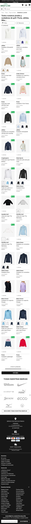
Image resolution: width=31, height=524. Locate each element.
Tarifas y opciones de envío (8, 480)
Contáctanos (15, 423)
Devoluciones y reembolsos (8, 475)
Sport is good (19, 500)
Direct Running (5, 493)
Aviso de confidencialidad (7, 482)
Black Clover (4, 298)
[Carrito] (29, 5)
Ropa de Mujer (12, 12)
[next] (30, 395)
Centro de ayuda (5, 460)
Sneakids (18, 498)
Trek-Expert (19, 503)
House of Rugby (5, 503)
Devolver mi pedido (6, 463)
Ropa (6, 12)
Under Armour (20, 73)
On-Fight (3, 510)
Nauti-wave (4, 508)
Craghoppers (5, 158)
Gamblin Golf (5, 214)
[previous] (1, 395)
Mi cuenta (3, 458)
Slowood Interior (20, 493)
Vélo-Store (18, 508)
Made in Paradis (5, 507)
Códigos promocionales (7, 465)
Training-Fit (19, 501)
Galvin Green (5, 186)
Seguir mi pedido (5, 461)
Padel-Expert (4, 512)
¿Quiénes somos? (5, 470)
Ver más (15, 373)
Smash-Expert (19, 495)
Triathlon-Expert (20, 505)
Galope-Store (4, 500)
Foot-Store (4, 498)
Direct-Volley (4, 495)
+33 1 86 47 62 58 (15, 428)
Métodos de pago (5, 479)
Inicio (2, 12)
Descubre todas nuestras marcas (15, 411)
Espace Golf (4, 496)
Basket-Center (5, 489)
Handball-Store (5, 501)
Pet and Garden (20, 491)
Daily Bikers (4, 491)
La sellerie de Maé (6, 505)
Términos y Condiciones (7, 473)
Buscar (8, 9)
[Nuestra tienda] (22, 5)
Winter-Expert (19, 510)
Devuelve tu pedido (15, 450)
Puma (3, 73)
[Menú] (1, 9)
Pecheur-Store (19, 489)
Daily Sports (19, 158)
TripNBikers (19, 507)
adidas (3, 45)
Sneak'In (18, 496)
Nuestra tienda (5, 484)
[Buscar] (5, 9)
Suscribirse (24, 521)
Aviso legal (4, 477)
